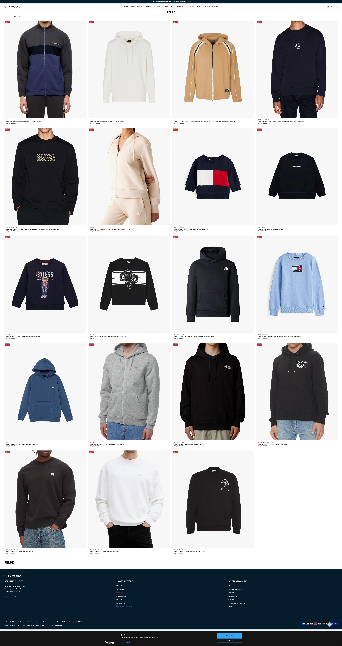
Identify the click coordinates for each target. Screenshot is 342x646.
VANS (7, 442)
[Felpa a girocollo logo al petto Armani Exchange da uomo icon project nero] (297, 69)
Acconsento (229, 635)
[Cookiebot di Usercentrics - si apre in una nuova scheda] (109, 642)
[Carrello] (336, 6)
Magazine (119, 599)
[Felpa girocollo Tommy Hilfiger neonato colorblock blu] (213, 176)
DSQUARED (261, 227)
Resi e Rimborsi (233, 596)
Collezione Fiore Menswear (236, 603)
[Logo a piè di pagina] (13, 576)
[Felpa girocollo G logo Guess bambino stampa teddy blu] (45, 284)
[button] (125, 7)
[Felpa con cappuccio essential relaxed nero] (213, 391)
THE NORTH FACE (179, 334)
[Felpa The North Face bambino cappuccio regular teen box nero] (213, 284)
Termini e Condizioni (9, 625)
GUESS (92, 227)
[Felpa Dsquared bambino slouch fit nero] (297, 176)
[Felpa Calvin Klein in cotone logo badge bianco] (129, 499)
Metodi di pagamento (235, 589)
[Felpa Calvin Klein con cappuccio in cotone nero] (297, 391)
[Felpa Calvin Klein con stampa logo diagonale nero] (213, 499)
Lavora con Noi (121, 603)
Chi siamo (119, 585)
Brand (230, 606)
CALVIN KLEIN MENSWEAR (265, 442)
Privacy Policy (21, 625)
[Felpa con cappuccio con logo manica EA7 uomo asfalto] (45, 69)
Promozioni (120, 592)
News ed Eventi (121, 596)
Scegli (228, 640)
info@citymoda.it (14, 591)
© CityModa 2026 (9, 622)
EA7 (7, 119)
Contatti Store (120, 589)
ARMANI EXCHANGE (263, 119)
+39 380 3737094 (17, 589)
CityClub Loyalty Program (124, 606)
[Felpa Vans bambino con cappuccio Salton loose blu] (45, 391)
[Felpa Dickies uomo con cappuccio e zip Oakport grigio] (129, 391)
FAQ (229, 585)
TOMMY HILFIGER (179, 227)
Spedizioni (231, 592)
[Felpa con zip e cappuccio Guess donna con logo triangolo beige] (129, 176)
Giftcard (231, 599)
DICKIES (92, 442)
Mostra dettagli (125, 642)
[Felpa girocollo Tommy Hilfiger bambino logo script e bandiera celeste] (297, 284)
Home (15, 16)
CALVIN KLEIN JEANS (12, 549)
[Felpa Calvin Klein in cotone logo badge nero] (45, 499)
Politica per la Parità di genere (54, 625)
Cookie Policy (30, 625)
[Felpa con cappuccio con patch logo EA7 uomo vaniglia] (129, 69)
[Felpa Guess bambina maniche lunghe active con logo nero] (129, 284)
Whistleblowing (40, 625)
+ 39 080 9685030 (18, 586)
